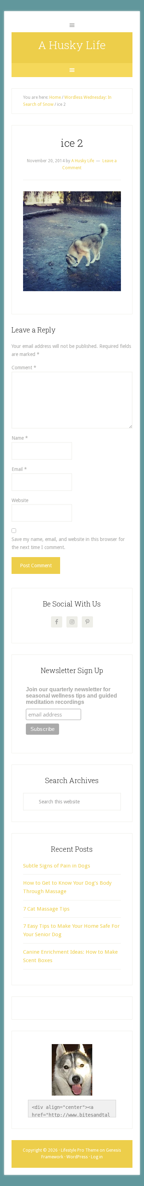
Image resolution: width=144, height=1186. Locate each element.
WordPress (77, 1156)
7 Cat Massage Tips (46, 909)
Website (20, 500)
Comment (24, 367)
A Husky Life (72, 44)
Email (19, 469)
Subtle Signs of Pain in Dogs (56, 866)
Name (20, 438)
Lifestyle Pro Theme (80, 1150)
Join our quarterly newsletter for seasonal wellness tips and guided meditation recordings (71, 695)
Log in (97, 1156)
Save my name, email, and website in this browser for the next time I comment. (68, 543)
